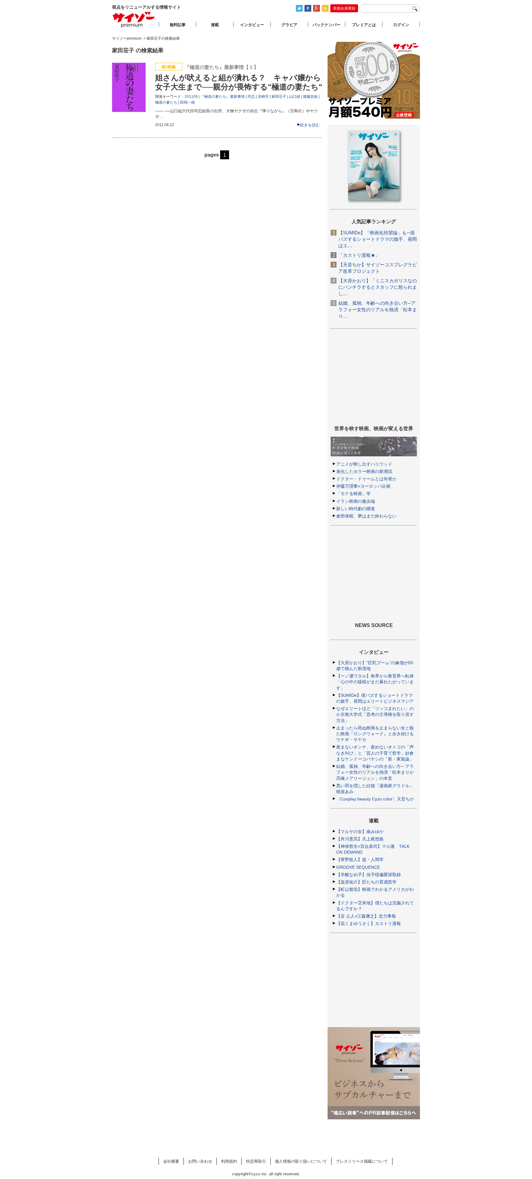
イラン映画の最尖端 (355, 501)
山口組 (294, 96)
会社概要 (171, 1161)
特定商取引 (256, 1161)
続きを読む (310, 125)
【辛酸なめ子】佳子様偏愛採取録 (368, 874)
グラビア (289, 24)
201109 (191, 96)
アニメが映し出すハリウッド (364, 464)
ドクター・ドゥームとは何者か (366, 478)
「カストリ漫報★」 (359, 255)
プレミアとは (364, 24)
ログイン (401, 24)
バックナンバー (326, 24)
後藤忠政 (310, 96)
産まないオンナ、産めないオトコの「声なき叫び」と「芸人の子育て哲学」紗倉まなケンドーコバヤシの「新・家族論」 (375, 752)
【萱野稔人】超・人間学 (360, 859)
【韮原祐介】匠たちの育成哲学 (366, 881)
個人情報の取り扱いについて (301, 1161)
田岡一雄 (187, 102)
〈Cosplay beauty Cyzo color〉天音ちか (375, 798)
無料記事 (178, 24)
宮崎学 (263, 96)
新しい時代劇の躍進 (355, 508)
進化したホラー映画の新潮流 (364, 471)
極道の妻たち (166, 102)
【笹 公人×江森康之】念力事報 (366, 916)
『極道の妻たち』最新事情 (222, 96)
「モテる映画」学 (353, 493)
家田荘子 (279, 96)
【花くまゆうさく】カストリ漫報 (368, 923)
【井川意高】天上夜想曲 (360, 838)
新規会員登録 (344, 8)
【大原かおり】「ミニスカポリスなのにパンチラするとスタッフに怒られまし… (377, 287)
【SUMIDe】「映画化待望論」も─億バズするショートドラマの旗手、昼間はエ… (377, 239)
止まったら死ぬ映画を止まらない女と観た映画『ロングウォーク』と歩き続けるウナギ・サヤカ (375, 733)
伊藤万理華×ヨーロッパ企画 (363, 486)
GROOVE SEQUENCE (358, 867)
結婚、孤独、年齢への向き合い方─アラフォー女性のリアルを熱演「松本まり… (377, 309)
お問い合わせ (200, 1161)
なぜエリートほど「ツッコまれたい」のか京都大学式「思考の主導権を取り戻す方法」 (375, 714)
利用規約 (229, 1161)
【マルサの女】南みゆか (360, 831)
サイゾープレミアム (134, 19)
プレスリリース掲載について (362, 1161)
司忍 (251, 96)
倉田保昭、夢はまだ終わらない (366, 516)
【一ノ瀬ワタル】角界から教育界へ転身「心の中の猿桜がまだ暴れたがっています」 (375, 681)
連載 (215, 24)
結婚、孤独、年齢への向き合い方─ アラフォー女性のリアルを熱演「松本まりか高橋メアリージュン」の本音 (375, 772)
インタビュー (252, 24)
